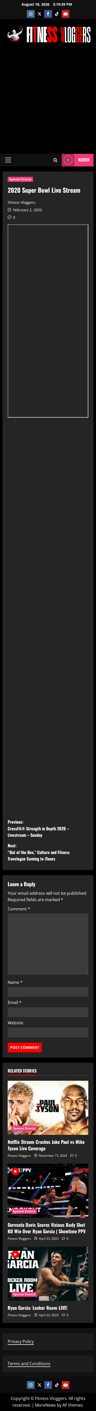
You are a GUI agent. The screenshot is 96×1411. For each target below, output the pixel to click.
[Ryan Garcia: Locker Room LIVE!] (48, 1274)
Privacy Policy (21, 1341)
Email (15, 1002)
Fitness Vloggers (21, 202)
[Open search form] (55, 160)
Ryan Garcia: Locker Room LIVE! (38, 1307)
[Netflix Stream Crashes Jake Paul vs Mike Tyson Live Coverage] (48, 1108)
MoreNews (45, 1405)
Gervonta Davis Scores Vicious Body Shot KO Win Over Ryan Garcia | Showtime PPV (47, 1228)
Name (15, 982)
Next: (39, 852)
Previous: (38, 828)
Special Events (20, 179)
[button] (8, 160)
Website (15, 1023)
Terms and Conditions (29, 1363)
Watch (84, 160)
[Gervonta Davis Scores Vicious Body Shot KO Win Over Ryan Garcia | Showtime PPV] (48, 1191)
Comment (19, 909)
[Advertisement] (48, 98)
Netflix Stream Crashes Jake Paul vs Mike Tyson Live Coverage (46, 1145)
